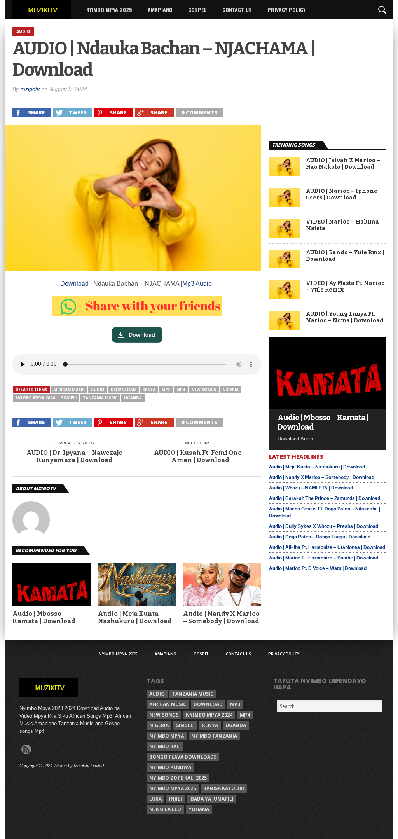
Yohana (199, 809)
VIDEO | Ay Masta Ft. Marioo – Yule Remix (345, 286)
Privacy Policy (286, 9)
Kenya (148, 389)
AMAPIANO (160, 9)
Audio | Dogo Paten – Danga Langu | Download (319, 537)
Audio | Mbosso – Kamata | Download (43, 617)
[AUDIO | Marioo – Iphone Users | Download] (284, 204)
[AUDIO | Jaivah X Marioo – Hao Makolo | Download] (284, 174)
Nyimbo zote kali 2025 (178, 777)
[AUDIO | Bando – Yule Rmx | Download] (284, 266)
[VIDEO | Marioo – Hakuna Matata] (284, 235)
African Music (69, 389)
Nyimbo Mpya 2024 (35, 397)
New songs (203, 389)
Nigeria (230, 389)
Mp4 (180, 389)
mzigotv (30, 89)
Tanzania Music (100, 397)
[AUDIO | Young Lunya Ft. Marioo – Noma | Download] (284, 327)
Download (74, 283)
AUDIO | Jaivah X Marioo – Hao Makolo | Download (343, 163)
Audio (98, 389)
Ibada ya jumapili (211, 798)
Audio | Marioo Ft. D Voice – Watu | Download (318, 568)
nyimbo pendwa (170, 767)
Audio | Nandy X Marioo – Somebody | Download (221, 617)
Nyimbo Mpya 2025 (109, 9)
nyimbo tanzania (214, 735)
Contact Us (237, 9)
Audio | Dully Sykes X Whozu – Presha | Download (323, 526)
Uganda (133, 397)
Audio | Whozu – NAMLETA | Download (311, 488)
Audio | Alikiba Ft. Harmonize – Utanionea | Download (327, 547)
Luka (155, 798)
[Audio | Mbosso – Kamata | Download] (327, 407)
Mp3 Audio (197, 283)
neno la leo (165, 809)
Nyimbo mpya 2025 (172, 788)
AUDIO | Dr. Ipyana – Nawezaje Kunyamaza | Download (74, 456)
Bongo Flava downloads (182, 756)
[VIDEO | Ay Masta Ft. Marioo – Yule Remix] (284, 297)
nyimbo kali (165, 746)
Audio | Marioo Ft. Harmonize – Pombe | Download (323, 558)
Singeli (69, 397)
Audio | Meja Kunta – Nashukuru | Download (135, 617)
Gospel (197, 9)
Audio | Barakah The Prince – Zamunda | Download (324, 498)
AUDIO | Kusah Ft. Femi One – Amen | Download (200, 456)
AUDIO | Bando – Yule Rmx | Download (345, 256)
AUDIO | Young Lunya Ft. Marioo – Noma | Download (345, 317)
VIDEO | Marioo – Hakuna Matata (342, 225)
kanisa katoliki (223, 788)
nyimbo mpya (166, 735)
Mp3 (166, 389)
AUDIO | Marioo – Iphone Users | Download (341, 194)
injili (175, 798)
